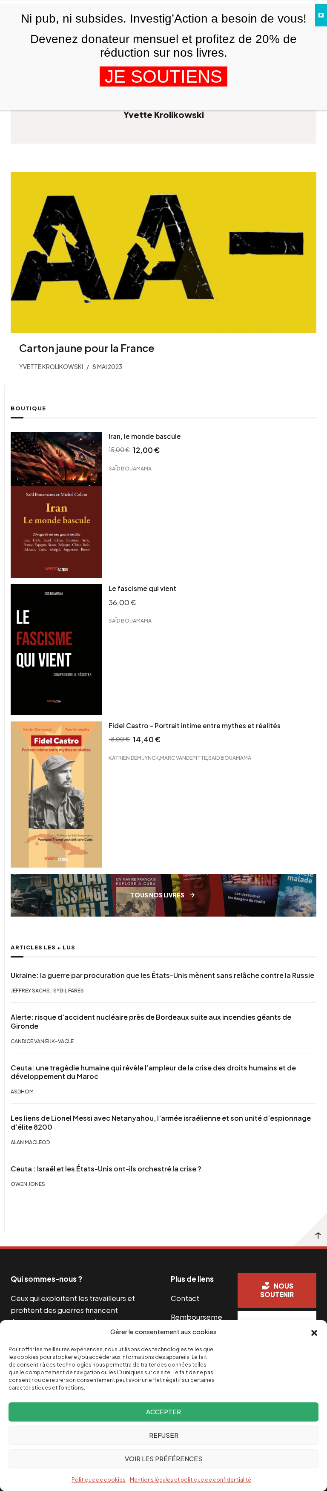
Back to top (310, 1229)
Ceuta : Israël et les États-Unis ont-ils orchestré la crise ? (106, 1169)
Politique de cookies (99, 1480)
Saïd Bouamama (130, 468)
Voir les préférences (163, 1458)
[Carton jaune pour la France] (163, 252)
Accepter (163, 1411)
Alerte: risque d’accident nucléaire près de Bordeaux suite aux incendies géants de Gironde (151, 1021)
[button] (314, 1332)
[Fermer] (321, 15)
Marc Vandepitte (183, 757)
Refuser (163, 1435)
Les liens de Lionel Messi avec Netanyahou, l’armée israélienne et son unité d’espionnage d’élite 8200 (161, 1122)
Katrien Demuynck (134, 757)
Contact (185, 1298)
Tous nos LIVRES (157, 895)
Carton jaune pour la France (87, 347)
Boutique (28, 408)
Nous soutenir (277, 1290)
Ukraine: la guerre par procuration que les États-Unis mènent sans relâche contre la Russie (162, 975)
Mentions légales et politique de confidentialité (190, 1480)
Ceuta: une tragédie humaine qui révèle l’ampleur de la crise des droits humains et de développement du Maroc (153, 1072)
